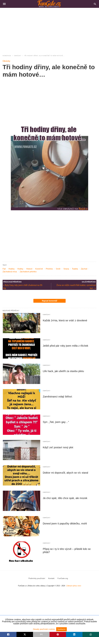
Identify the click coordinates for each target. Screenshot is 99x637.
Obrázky (17, 55)
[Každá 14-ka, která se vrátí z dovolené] (21, 323)
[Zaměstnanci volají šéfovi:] (21, 399)
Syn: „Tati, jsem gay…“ (56, 422)
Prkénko (49, 269)
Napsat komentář (49, 301)
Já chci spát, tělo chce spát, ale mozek (65, 498)
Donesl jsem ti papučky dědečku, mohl (65, 523)
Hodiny (20, 269)
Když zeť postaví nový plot (58, 447)
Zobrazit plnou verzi (73, 586)
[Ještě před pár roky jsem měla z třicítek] (21, 348)
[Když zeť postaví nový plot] (21, 450)
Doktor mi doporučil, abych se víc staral (65, 472)
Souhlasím (61, 629)
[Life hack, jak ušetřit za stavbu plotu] (21, 374)
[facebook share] (8, 634)
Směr (58, 269)
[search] (94, 3)
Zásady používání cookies (44, 629)
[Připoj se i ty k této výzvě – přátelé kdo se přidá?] (21, 551)
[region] (49, 29)
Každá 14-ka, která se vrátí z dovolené (65, 320)
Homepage (7, 55)
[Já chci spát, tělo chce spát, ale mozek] (21, 501)
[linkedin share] (74, 634)
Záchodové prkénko (28, 271)
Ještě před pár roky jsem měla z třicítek (65, 345)
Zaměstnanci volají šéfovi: (57, 396)
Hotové (29, 269)
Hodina (11, 269)
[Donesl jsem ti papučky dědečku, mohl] (21, 526)
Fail (4, 269)
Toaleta (75, 269)
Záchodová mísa (10, 271)
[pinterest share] (58, 634)
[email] (41, 634)
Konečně (39, 269)
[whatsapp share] (90, 634)
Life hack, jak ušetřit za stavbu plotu (63, 371)
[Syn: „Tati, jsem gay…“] (21, 425)
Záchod (84, 269)
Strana (66, 269)
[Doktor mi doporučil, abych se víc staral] (21, 475)
